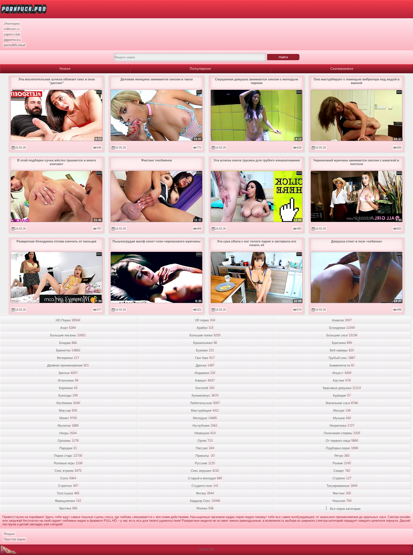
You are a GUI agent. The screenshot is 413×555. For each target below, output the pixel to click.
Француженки (68, 501)
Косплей (205, 388)
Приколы (205, 455)
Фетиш (205, 493)
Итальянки (68, 380)
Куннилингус (205, 395)
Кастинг (342, 380)
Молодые (205, 418)
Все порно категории (344, 509)
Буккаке (205, 350)
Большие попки (205, 335)
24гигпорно (12, 23)
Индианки (205, 373)
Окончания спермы (342, 433)
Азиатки (342, 320)
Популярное (200, 69)
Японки (204, 508)
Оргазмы (68, 440)
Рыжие (342, 463)
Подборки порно (342, 448)
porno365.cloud (14, 45)
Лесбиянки (68, 403)
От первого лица (342, 440)
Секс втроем (68, 470)
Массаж (68, 410)
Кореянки (68, 388)
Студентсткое (204, 486)
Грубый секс (342, 358)
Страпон (342, 478)
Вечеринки (68, 358)
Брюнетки (68, 350)
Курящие (342, 395)
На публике (205, 425)
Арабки (205, 328)
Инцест (341, 373)
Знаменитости (341, 365)
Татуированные (342, 486)
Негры (68, 433)
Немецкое (205, 433)
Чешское (341, 501)
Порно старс (68, 455)
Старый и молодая (205, 478)
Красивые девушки (342, 388)
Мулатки (68, 425)
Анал (68, 328)
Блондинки (342, 328)
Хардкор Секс (205, 501)
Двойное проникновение (68, 365)
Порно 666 (206, 549)
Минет (68, 418)
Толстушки (68, 493)
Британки (342, 343)
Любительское (205, 403)
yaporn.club (12, 34)
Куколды (68, 395)
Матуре (342, 410)
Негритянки (342, 425)
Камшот (205, 380)
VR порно (205, 320)
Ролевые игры (68, 463)
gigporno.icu (12, 39)
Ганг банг (205, 358)
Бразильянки (205, 343)
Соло (68, 478)
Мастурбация (205, 410)
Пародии (68, 448)
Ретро (341, 455)
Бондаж (68, 343)
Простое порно (15, 539)
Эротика (68, 508)
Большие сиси (341, 335)
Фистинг (342, 493)
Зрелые (68, 373)
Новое (65, 69)
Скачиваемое (341, 69)
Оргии (205, 440)
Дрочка (205, 365)
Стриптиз (68, 486)
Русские (205, 463)
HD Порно (68, 320)
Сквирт (341, 470)
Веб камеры (342, 350)
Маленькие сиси (342, 403)
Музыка (342, 418)
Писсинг (205, 448)
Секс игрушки (205, 470)
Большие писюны (68, 335)
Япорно (9, 534)
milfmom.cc (12, 29)
